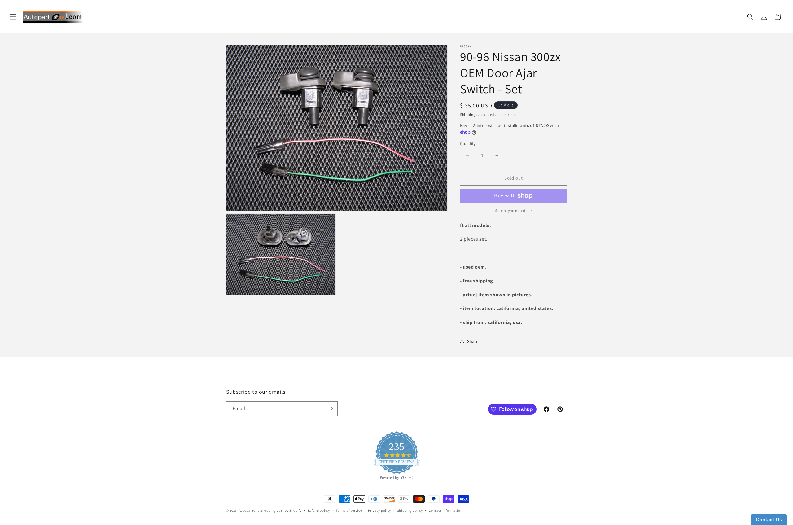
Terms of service (349, 510)
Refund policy (319, 510)
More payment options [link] (513, 210)
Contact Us (769, 519)
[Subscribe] (330, 408)
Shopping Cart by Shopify (281, 510)
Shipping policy (410, 510)
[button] (13, 17)
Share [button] (473, 341)
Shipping (468, 114)
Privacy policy (379, 510)
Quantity (467, 143)
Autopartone (249, 510)
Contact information (445, 510)
